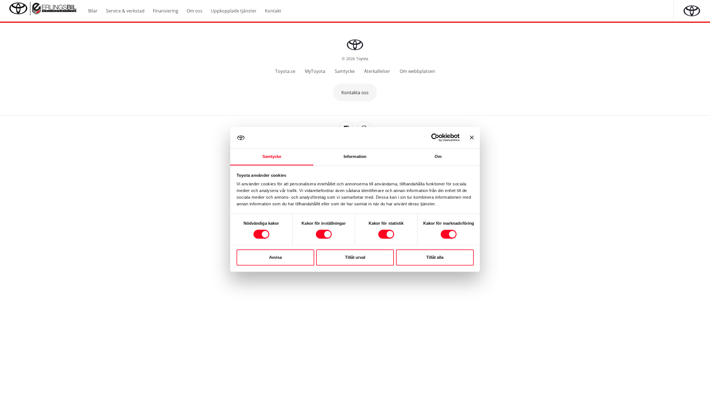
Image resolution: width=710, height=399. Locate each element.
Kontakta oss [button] (355, 92)
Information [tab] (355, 156)
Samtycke (345, 71)
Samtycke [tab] (272, 156)
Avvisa (275, 257)
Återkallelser (377, 71)
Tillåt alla (434, 257)
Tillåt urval (355, 257)
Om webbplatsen (417, 71)
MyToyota (315, 71)
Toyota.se (285, 71)
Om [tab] (438, 156)
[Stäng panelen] (472, 138)
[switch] (324, 234)
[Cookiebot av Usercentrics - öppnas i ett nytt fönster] (435, 138)
